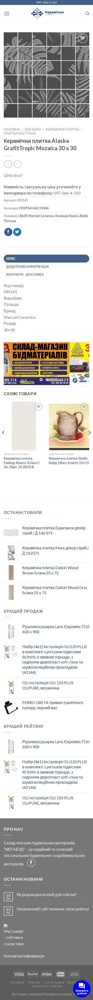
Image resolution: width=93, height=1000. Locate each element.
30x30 (23, 216)
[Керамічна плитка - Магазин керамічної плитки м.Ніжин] (46, 13)
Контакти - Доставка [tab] (25, 274)
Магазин (33, 129)
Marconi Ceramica (41, 216)
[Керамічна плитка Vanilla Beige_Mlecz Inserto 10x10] (69, 426)
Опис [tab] (11, 259)
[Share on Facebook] (8, 232)
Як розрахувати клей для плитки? (47, 894)
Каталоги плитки (47, 986)
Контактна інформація (24, 955)
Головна (12, 129)
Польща (10, 221)
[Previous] (3, 442)
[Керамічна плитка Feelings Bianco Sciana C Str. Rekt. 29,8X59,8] (24, 426)
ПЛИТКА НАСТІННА (20, 133)
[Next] (89, 442)
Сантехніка (54, 982)
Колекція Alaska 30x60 (71, 216)
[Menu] (7, 13)
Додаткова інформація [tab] (27, 266)
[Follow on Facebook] (31, 863)
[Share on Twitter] (17, 232)
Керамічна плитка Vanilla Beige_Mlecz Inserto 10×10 (69, 460)
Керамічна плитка (62, 129)
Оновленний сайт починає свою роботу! (53, 908)
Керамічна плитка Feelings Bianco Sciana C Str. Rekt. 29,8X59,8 (22, 462)
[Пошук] (87, 13)
